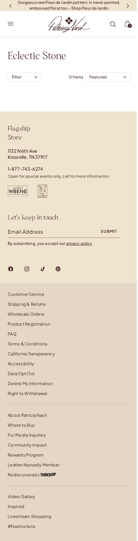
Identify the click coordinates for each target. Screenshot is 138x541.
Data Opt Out (21, 373)
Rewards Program (26, 454)
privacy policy (79, 243)
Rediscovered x (24, 474)
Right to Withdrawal (27, 393)
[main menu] (10, 24)
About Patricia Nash (27, 415)
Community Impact (27, 445)
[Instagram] (26, 269)
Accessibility (21, 363)
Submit (109, 231)
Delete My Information (30, 383)
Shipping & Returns (27, 304)
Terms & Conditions (28, 343)
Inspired (16, 506)
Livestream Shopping (29, 516)
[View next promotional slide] (127, 6)
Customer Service (26, 294)
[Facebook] (11, 269)
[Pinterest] (58, 269)
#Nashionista (21, 526)
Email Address (25, 231)
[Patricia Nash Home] (69, 24)
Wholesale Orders (26, 314)
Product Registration (29, 324)
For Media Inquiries (27, 435)
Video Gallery (21, 496)
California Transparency (31, 353)
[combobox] (107, 77)
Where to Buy (21, 425)
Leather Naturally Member (33, 464)
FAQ (12, 333)
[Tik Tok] (43, 269)
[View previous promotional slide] (10, 6)
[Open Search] (113, 25)
